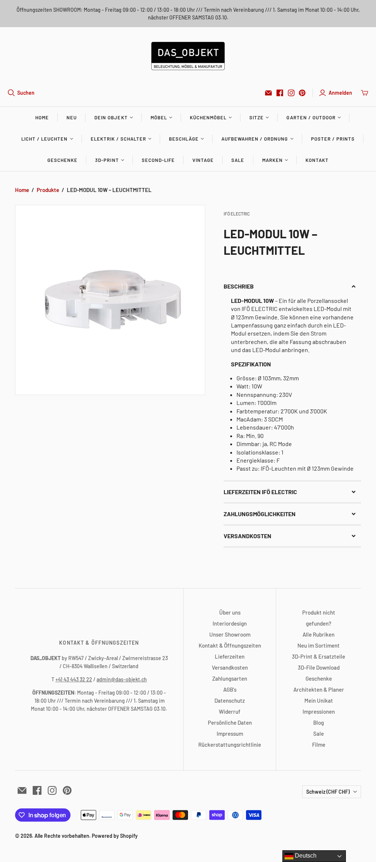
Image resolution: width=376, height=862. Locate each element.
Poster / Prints (333, 139)
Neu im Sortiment (318, 645)
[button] (292, 286)
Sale (237, 160)
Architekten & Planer (318, 689)
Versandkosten (230, 667)
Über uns (230, 612)
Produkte (48, 189)
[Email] (268, 93)
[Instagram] (291, 93)
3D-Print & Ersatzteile (318, 656)
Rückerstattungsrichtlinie (229, 744)
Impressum (230, 733)
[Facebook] (279, 93)
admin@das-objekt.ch (122, 679)
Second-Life (158, 160)
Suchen (26, 93)
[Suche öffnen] (11, 93)
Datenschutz (229, 700)
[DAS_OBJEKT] (188, 56)
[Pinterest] (302, 93)
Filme (318, 744)
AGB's (229, 689)
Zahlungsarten (229, 678)
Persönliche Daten (230, 722)
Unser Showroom (229, 634)
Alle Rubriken (319, 634)
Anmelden (340, 93)
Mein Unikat (318, 700)
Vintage (203, 160)
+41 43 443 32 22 (73, 679)
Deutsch (305, 855)
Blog (318, 722)
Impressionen (319, 711)
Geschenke (62, 160)
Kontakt (317, 160)
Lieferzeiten (230, 656)
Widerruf (230, 711)
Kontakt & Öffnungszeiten (230, 645)
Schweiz (328, 792)
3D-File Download (319, 667)
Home (42, 117)
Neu (71, 117)
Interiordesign (230, 623)
